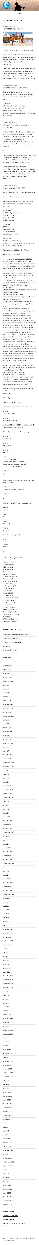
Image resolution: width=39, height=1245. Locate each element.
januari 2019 (7, 700)
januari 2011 (7, 972)
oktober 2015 (7, 794)
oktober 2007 (7, 1112)
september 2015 (8, 797)
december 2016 (8, 755)
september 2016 (8, 762)
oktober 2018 (7, 712)
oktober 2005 (7, 1205)
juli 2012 (5, 902)
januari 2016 (7, 786)
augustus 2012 (8, 898)
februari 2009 (7, 1053)
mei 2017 (6, 751)
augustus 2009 (8, 1034)
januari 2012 (7, 925)
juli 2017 (5, 747)
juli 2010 (5, 991)
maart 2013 (6, 875)
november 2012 (8, 887)
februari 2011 (7, 968)
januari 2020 (7, 669)
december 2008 (8, 1061)
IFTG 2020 (6, 646)
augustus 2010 (8, 987)
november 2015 (8, 790)
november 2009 (8, 1022)
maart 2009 (7, 1049)
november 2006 (8, 1154)
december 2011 (8, 929)
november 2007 (8, 1108)
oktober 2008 (7, 1069)
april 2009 (6, 1046)
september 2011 (8, 941)
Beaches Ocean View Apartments (14, 1223)
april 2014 (6, 840)
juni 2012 (6, 906)
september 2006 (8, 1162)
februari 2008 (7, 1096)
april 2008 (6, 1088)
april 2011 (6, 960)
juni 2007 (6, 1127)
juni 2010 (6, 995)
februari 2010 (7, 1011)
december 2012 (8, 883)
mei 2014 (6, 836)
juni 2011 (6, 952)
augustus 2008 (8, 1077)
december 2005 (8, 1197)
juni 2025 (6, 662)
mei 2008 (6, 1084)
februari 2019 (7, 697)
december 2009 (8, 1018)
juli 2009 (5, 1038)
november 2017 (8, 735)
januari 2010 (7, 1015)
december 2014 (8, 821)
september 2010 (8, 984)
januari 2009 (7, 1057)
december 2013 (8, 852)
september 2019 (8, 681)
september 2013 (8, 863)
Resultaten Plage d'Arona (14, 29)
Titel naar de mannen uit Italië (12, 642)
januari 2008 (7, 1100)
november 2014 (8, 825)
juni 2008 (6, 1081)
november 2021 (8, 666)
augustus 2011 (7, 945)
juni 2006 (6, 1174)
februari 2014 (7, 848)
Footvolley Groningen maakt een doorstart (16, 634)
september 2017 (8, 743)
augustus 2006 (8, 1166)
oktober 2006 (7, 1158)
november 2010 (8, 980)
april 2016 (6, 778)
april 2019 (6, 689)
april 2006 (6, 1181)
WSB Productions (8, 1240)
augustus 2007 (8, 1119)
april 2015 (6, 809)
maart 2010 (6, 1007)
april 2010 (6, 1003)
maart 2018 (6, 724)
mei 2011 (6, 956)
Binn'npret (6, 1226)
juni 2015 (6, 801)
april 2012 (6, 914)
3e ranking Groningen (10, 650)
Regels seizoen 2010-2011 (14, 188)
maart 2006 (7, 1185)
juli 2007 (5, 1123)
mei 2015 (6, 805)
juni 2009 (6, 1042)
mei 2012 (6, 910)
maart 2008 (7, 1092)
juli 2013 (5, 867)
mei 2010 (6, 999)
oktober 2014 (7, 828)
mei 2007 (6, 1131)
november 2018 (8, 708)
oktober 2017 (7, 739)
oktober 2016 (7, 759)
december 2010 (8, 976)
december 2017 (8, 731)
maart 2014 (6, 844)
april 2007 (6, 1135)
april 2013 (6, 871)
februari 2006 (7, 1189)
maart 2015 (6, 813)
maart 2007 (7, 1139)
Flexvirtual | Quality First (10, 1216)
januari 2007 (7, 1146)
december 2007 (8, 1104)
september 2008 (8, 1073)
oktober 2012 (7, 890)
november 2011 (8, 933)
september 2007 (8, 1115)
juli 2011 (5, 949)
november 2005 (8, 1201)
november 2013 (8, 856)
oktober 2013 (7, 859)
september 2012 (8, 894)
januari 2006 (7, 1193)
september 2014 (8, 832)
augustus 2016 (8, 766)
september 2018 (8, 716)
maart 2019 (6, 693)
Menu (20, 14)
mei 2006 (6, 1177)
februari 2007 (7, 1143)
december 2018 (8, 704)
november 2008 (8, 1065)
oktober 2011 (7, 937)
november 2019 (8, 673)
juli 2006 (5, 1170)
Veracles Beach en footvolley (15, 88)
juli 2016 (5, 770)
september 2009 (8, 1030)
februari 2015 (7, 817)
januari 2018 (7, 728)
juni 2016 (6, 774)
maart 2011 (6, 964)
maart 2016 (6, 782)
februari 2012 (7, 921)
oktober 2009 (7, 1026)
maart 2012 (6, 918)
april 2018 (6, 720)
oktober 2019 (7, 677)
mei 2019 (6, 685)
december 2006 (8, 1150)
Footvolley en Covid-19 (10, 638)
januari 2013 (7, 879)
